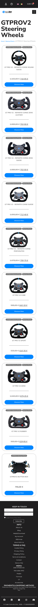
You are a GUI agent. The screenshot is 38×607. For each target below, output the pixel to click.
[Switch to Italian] (21, 4)
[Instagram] (26, 600)
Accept (13, 517)
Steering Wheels (10, 41)
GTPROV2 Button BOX (19, 477)
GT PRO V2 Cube (19, 295)
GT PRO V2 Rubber (19, 431)
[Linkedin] (12, 600)
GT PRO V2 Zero (19, 386)
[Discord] (34, 600)
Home (2, 41)
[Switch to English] (18, 4)
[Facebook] (4, 600)
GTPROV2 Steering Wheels (14, 47)
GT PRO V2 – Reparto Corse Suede (19, 204)
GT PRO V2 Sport (19, 341)
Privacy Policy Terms (15, 517)
